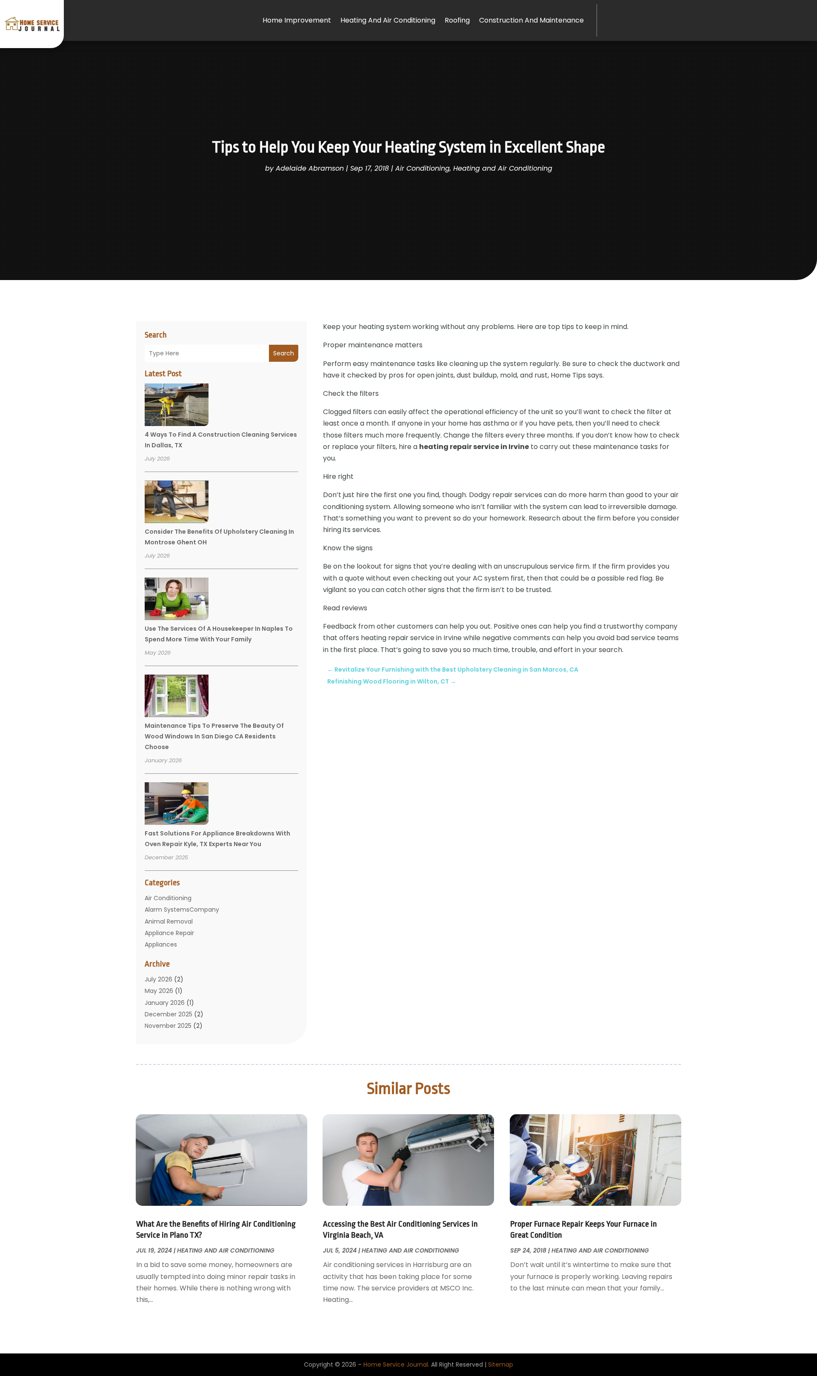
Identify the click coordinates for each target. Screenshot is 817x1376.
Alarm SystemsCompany (182, 909)
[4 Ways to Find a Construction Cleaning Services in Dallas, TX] (177, 406)
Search (283, 353)
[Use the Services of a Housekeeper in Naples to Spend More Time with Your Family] (177, 600)
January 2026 (165, 1002)
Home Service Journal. (396, 1364)
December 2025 (168, 1014)
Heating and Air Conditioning (387, 20)
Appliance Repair (169, 933)
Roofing (457, 20)
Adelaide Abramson (310, 168)
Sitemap (500, 1364)
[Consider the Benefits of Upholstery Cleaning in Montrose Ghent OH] (177, 503)
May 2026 (159, 991)
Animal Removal (169, 921)
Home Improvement (297, 20)
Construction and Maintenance (531, 20)
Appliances (161, 944)
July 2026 (158, 979)
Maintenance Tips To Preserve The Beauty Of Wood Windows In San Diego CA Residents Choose (214, 736)
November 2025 (168, 1025)
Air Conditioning (422, 168)
